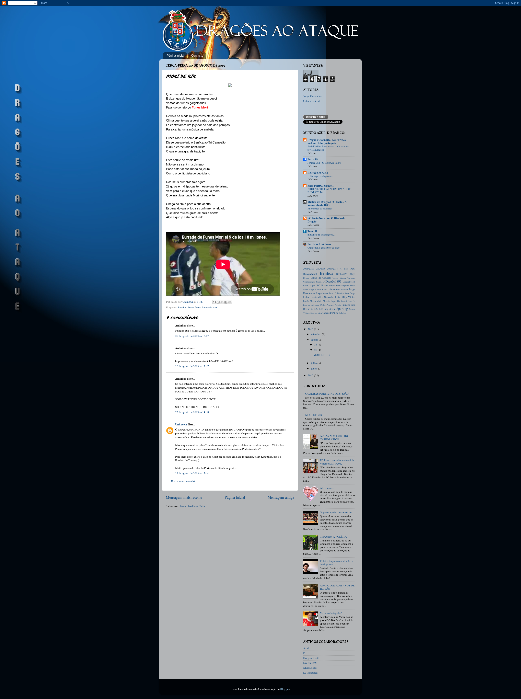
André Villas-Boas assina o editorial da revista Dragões (328, 148)
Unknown (181, 424)
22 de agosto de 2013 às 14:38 (192, 412)
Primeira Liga (348, 304)
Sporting (342, 308)
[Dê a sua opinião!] (218, 302)
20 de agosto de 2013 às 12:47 (192, 366)
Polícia (338, 304)
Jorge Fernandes (312, 96)
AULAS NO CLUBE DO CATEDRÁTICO (334, 437)
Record (306, 308)
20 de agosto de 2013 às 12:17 (192, 336)
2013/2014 (332, 268)
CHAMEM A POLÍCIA (333, 536)
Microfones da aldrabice (320, 208)
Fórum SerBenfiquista (339, 285)
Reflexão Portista (318, 173)
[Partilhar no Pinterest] (230, 302)
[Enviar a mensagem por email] (214, 302)
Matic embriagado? (331, 613)
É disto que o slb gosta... (320, 176)
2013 (311, 329)
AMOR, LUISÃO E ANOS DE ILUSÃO (337, 587)
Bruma (306, 277)
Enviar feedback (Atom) (193, 506)
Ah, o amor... (327, 488)
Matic (319, 301)
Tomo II (312, 231)
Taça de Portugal (330, 312)
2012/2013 (320, 268)
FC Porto (322, 285)
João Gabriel (328, 289)
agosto (315, 339)
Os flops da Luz (344, 301)
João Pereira (342, 289)
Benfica (182, 307)
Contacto (197, 55)
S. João (314, 309)
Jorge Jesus (322, 293)
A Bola (344, 268)
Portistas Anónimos (319, 244)
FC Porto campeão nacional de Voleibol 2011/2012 (337, 461)
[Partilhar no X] (222, 302)
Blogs (352, 273)
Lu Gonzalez (327, 297)
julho (314, 363)
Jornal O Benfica (336, 293)
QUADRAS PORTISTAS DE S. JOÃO (327, 394)
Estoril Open (309, 285)
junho (314, 368)
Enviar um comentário (183, 481)
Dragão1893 (333, 281)
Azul (352, 268)
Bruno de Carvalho (321, 277)
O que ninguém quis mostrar (336, 512)
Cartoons (351, 277)
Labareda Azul (210, 307)
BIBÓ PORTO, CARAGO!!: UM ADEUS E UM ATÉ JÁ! (329, 190)
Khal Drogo (350, 293)
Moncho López (329, 301)
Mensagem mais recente (184, 497)
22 (316, 344)
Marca (313, 301)
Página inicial (175, 55)
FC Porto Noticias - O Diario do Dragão (326, 220)
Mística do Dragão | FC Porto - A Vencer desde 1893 (327, 203)
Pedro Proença (327, 304)
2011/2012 (308, 268)
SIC (321, 309)
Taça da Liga (316, 312)
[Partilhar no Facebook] (226, 302)
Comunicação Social (312, 281)
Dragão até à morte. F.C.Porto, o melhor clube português (327, 141)
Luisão (306, 301)
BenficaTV (341, 273)
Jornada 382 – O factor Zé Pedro (324, 162)
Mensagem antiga (281, 497)
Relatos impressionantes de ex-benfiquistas (337, 562)
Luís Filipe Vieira (345, 297)
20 (316, 350)
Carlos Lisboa (339, 277)
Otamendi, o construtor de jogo (323, 247)
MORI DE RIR (321, 355)
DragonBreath (349, 281)
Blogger (284, 689)
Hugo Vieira (315, 289)
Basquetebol (310, 274)
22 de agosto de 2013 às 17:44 (192, 473)
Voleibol (342, 312)
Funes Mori (194, 307)
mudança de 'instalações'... (321, 234)
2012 (311, 375)
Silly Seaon (329, 308)
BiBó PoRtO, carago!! (321, 186)
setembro (316, 334)
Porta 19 (313, 159)
